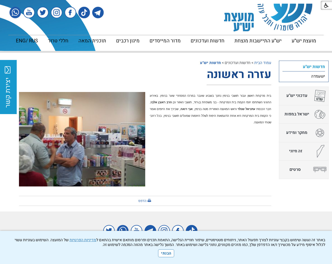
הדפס (142, 200)
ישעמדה (318, 76)
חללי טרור (58, 40)
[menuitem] (304, 40)
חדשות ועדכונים (207, 40)
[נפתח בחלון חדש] (98, 12)
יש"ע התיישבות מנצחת (258, 40)
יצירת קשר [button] (8, 93)
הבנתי (166, 253)
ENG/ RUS (27, 40)
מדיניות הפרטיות (83, 240)
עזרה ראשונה (239, 74)
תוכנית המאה (92, 40)
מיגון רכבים (128, 40)
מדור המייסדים (165, 40)
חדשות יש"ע (210, 63)
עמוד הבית (262, 63)
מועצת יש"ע (304, 40)
